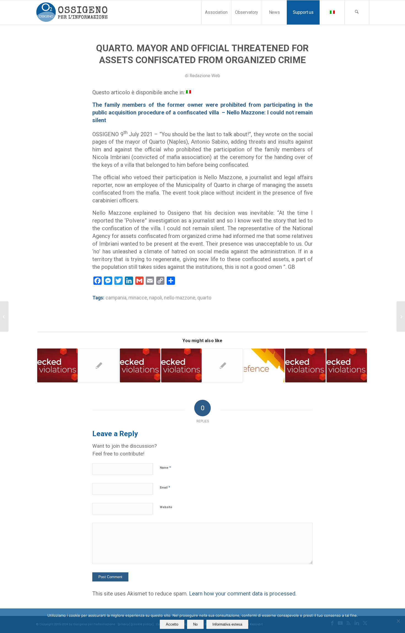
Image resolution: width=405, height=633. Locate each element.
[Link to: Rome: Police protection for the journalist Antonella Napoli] (181, 365)
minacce (137, 298)
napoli (155, 298)
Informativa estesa (227, 624)
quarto (204, 298)
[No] (398, 621)
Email (165, 487)
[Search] (356, 12)
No (195, 624)
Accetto (172, 624)
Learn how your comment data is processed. (242, 593)
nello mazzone (179, 298)
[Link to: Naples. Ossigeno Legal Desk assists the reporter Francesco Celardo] (305, 365)
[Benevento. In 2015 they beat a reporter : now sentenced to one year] (400, 316)
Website (166, 507)
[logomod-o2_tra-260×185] (72, 12)
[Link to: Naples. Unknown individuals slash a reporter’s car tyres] (57, 365)
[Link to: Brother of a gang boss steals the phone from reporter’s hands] (222, 365)
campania (116, 298)
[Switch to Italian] (332, 12)
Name (165, 467)
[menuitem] (216, 12)
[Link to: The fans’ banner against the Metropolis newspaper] (346, 365)
